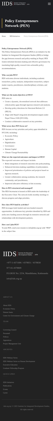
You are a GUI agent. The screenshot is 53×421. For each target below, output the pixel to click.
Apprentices (7, 340)
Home (4, 36)
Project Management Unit (12, 344)
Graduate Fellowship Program (13, 368)
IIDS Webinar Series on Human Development (19, 361)
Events (5, 389)
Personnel (6, 333)
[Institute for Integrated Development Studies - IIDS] (16, 3)
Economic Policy (9, 309)
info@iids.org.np (14, 278)
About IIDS (7, 305)
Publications (7, 386)
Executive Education (10, 365)
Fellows (6, 337)
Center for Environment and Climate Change (18, 316)
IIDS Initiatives (15, 36)
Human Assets (8, 312)
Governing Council (9, 330)
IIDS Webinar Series (10, 358)
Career (5, 393)
